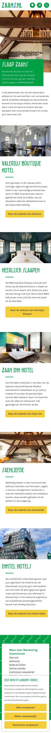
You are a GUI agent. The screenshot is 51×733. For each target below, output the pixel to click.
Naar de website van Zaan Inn (25, 413)
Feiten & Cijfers (17, 664)
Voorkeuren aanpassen (25, 724)
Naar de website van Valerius (24, 213)
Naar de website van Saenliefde (26, 510)
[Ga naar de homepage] (13, 5)
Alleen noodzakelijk (25, 716)
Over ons (13, 657)
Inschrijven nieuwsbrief (21, 671)
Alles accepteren (25, 707)
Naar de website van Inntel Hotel (26, 613)
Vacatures (14, 661)
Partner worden (17, 668)
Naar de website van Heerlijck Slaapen (27, 312)
